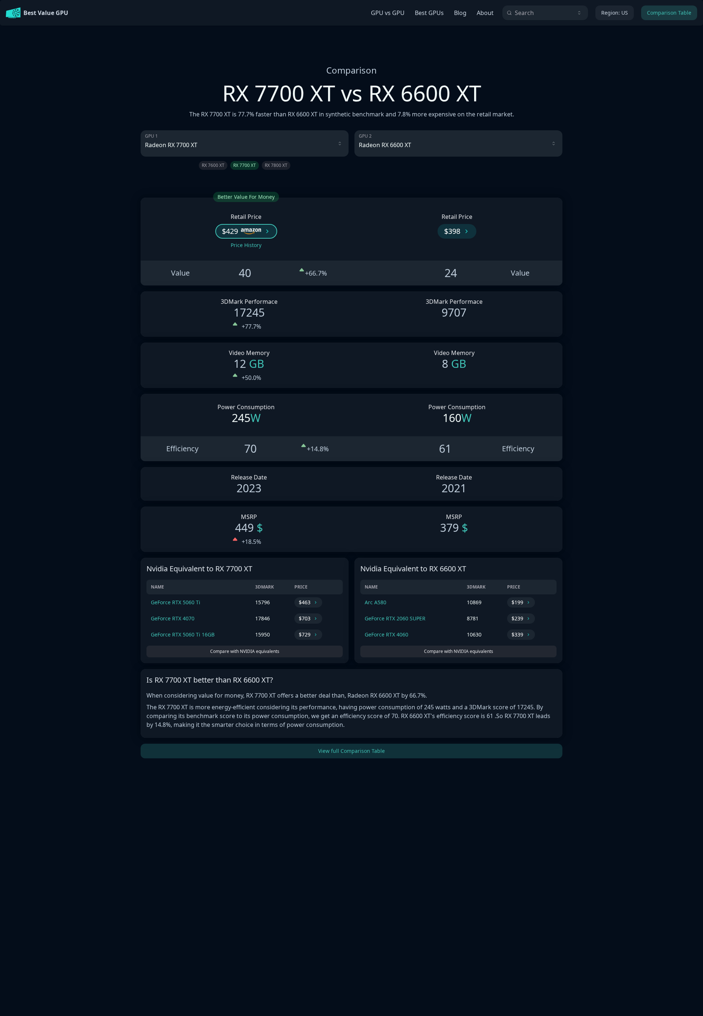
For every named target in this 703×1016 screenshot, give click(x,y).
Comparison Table (669, 12)
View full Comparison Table (351, 750)
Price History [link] (246, 245)
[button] (246, 231)
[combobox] (545, 13)
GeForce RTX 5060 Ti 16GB (183, 634)
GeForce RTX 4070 (172, 618)
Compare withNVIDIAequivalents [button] (244, 651)
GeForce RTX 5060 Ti (175, 602)
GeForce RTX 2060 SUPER (395, 618)
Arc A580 (375, 602)
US (614, 12)
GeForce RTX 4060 (386, 634)
